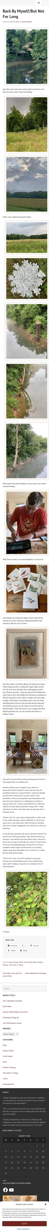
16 (43, 1157)
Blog (11, 962)
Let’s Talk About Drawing (12, 1001)
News (35, 962)
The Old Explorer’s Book (12, 1023)
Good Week (7, 1006)
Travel (5, 1078)
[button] (45, 1204)
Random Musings (9, 1067)
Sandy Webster (27, 22)
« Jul (4, 1180)
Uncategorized (8, 1084)
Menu (46, 3)
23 (43, 1162)
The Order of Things (16, 965)
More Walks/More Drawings (35, 973)
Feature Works (18, 962)
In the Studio (28, 962)
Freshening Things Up (11, 1017)
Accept (24, 1224)
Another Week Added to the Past (15, 1012)
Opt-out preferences (23, 1229)
